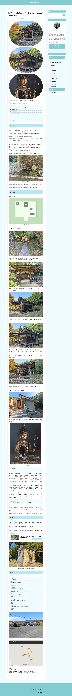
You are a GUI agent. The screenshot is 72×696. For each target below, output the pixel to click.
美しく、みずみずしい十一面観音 (18, 115)
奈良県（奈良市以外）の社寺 (56, 62)
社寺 (52, 57)
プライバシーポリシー (39, 689)
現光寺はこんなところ (14, 109)
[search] (64, 15)
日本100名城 (53, 92)
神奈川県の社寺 (54, 78)
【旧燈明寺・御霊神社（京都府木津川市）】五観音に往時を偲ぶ (30, 537)
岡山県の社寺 (53, 86)
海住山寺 (14, 142)
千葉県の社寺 (53, 81)
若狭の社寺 (53, 73)
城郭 (52, 89)
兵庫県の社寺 (53, 70)
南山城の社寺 (22, 18)
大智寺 (32, 138)
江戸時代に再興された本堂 (17, 113)
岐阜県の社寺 (53, 84)
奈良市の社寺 (53, 59)
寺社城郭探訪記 (39, 692)
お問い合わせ (31, 689)
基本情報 (12, 120)
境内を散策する (13, 111)
